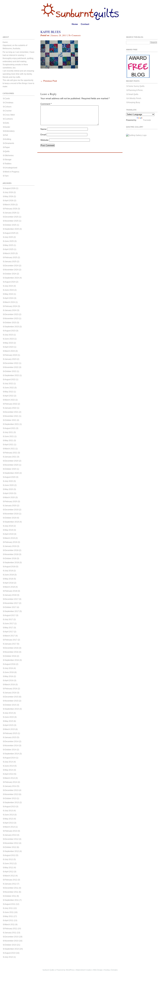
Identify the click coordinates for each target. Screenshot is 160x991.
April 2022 (9, 396)
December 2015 (11, 697)
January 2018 (10, 595)
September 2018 (12, 562)
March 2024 (10, 302)
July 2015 (9, 713)
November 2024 (11, 270)
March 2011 (10, 924)
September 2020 (12, 473)
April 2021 (9, 444)
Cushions (9, 119)
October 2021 (10, 420)
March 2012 (10, 876)
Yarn (7, 176)
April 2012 (9, 872)
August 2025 (10, 233)
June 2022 (9, 388)
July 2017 (9, 619)
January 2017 (10, 644)
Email (43, 134)
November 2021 (11, 416)
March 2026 (10, 205)
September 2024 (12, 278)
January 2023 (10, 359)
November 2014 (11, 745)
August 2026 (10, 188)
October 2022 (10, 371)
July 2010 (9, 957)
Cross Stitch (10, 115)
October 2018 (10, 558)
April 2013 (9, 823)
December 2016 (11, 648)
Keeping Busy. (134, 102)
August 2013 (10, 806)
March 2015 (10, 729)
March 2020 (10, 497)
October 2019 (10, 518)
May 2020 (9, 489)
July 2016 (9, 668)
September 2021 (12, 424)
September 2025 (12, 229)
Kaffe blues (50, 32)
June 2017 (9, 623)
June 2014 (9, 766)
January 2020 (10, 505)
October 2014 (10, 750)
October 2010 (10, 945)
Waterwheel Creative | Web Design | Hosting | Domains (97, 970)
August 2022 (10, 379)
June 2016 (9, 672)
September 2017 (12, 611)
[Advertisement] (77, 74)
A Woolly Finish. (135, 98)
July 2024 (9, 286)
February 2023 (11, 355)
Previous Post (48, 81)
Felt (6, 135)
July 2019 (9, 526)
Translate (147, 120)
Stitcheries (9, 155)
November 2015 (11, 701)
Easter (7, 127)
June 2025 (9, 241)
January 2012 (10, 884)
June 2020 (9, 485)
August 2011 (10, 904)
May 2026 (9, 196)
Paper (7, 147)
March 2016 (10, 684)
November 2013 (11, 794)
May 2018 (9, 579)
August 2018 (10, 567)
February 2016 (11, 689)
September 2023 (12, 327)
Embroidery (10, 131)
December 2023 (11, 314)
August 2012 (10, 855)
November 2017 (11, 603)
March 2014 (10, 778)
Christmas (9, 103)
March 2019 (10, 538)
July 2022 (9, 383)
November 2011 (11, 892)
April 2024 (9, 298)
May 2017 (9, 628)
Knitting (8, 139)
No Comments (74, 35)
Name (43, 129)
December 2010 (11, 937)
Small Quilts (133, 94)
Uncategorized (11, 168)
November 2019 (11, 514)
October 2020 (10, 469)
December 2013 (11, 790)
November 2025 (11, 221)
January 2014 (10, 786)
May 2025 (9, 245)
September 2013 (12, 802)
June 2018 (9, 575)
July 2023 (9, 335)
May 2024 (9, 294)
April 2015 (9, 725)
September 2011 (12, 900)
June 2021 (9, 436)
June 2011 (9, 912)
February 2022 (11, 404)
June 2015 (9, 717)
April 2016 (9, 680)
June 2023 (9, 339)
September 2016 (12, 660)
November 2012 (11, 843)
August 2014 (10, 758)
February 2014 (11, 782)
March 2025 (10, 253)
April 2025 (9, 249)
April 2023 (9, 347)
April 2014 (9, 774)
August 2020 (10, 477)
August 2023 (10, 331)
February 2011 (11, 928)
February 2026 (11, 209)
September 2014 (12, 754)
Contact (85, 24)
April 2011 (9, 920)
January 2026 (10, 213)
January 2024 (10, 310)
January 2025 (10, 261)
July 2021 (9, 432)
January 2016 (10, 693)
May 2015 (9, 721)
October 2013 (10, 798)
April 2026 (9, 200)
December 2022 (11, 363)
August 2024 (10, 282)
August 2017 (10, 615)
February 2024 (11, 306)
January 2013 (10, 835)
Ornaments (9, 143)
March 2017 (10, 636)
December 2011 (11, 888)
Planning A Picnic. (135, 90)
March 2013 (10, 827)
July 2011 (9, 908)
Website (44, 140)
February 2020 (11, 501)
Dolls (7, 123)
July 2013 (9, 811)
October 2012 (10, 847)
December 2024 (11, 266)
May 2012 (9, 867)
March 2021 (10, 449)
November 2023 (11, 318)
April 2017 (9, 632)
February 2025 (11, 257)
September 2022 (12, 375)
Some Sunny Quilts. (136, 86)
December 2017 (11, 599)
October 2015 (10, 705)
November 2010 (11, 941)
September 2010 (12, 949)
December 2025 (11, 217)
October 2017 (10, 607)
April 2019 (9, 534)
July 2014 (9, 762)
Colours (8, 107)
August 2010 (10, 953)
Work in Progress (12, 172)
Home (75, 24)
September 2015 (12, 709)
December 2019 (11, 510)
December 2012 (11, 839)
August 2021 (10, 428)
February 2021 (11, 453)
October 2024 (10, 274)
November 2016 (11, 652)
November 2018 (11, 554)
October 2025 (10, 225)
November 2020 (11, 465)
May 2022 (9, 392)
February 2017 (11, 640)
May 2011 (9, 916)
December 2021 (11, 412)
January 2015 (10, 737)
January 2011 (10, 933)
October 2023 (10, 322)
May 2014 (9, 770)
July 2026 (9, 192)
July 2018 (9, 571)
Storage (8, 159)
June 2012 (9, 863)
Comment (46, 104)
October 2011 (10, 896)
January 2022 (10, 408)
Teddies (8, 164)
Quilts (7, 151)
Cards (7, 98)
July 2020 (9, 481)
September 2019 (12, 522)
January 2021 (10, 457)
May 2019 (9, 530)
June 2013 (9, 815)
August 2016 (10, 664)
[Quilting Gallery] (136, 135)
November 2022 (11, 367)
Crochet (8, 111)
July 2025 (9, 237)
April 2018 (9, 583)
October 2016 (10, 656)
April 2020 (9, 493)
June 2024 (9, 290)
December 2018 (11, 550)
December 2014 (11, 741)
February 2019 (11, 542)
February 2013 (11, 831)
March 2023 (10, 351)
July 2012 (9, 859)
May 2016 (9, 676)
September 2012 (12, 851)
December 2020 (11, 461)
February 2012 (11, 880)
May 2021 (9, 440)
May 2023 (9, 343)
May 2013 (9, 819)
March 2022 (10, 400)
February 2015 (11, 733)
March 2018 (10, 587)
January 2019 (10, 546)
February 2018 (11, 591)
